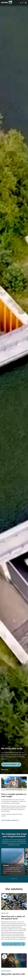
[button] (16, 878)
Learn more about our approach (9, 820)
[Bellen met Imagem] (20, 2)
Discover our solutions (9, 764)
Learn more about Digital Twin (12, 944)
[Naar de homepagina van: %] (6, 2)
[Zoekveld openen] (23, 2)
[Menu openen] (25, 2)
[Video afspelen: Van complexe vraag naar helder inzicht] (14, 784)
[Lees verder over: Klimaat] (12, 862)
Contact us (4, 769)
